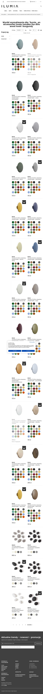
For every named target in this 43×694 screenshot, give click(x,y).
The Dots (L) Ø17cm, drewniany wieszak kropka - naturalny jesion (19, 465)
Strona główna (3, 14)
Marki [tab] (2, 36)
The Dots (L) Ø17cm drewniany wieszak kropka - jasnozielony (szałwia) (19, 422)
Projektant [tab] (4, 39)
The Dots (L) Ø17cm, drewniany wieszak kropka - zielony (19, 178)
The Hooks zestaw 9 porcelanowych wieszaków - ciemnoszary (34, 579)
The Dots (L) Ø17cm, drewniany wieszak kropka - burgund (19, 340)
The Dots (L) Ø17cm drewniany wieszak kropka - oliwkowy (34, 340)
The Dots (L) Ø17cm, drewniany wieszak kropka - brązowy (35, 55)
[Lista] (41, 30)
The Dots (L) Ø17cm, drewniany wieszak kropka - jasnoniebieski (35, 258)
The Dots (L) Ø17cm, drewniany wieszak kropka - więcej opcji (19, 505)
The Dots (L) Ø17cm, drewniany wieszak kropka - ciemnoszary (35, 178)
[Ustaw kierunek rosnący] (25, 30)
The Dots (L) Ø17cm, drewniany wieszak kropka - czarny (35, 97)
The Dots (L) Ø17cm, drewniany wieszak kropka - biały (19, 138)
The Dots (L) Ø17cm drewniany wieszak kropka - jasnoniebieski (35, 380)
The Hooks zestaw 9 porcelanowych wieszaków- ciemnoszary (34, 548)
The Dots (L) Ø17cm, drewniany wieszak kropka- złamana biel (19, 300)
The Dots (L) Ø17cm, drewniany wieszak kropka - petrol (19, 55)
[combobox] (20, 30)
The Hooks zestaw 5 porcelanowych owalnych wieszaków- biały (17, 610)
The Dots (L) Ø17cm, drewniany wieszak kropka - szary (35, 138)
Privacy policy (32, 342)
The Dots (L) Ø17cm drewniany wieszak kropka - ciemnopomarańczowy (19, 381)
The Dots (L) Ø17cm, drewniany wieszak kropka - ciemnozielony (19, 98)
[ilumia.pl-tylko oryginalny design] (9, 6)
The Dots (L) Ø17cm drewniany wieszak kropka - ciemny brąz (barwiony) (34, 506)
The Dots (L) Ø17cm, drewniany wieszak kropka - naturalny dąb (35, 422)
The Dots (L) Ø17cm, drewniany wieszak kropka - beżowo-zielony (19, 259)
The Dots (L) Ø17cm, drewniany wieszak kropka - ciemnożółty (19, 218)
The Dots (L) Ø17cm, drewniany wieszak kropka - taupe (35, 300)
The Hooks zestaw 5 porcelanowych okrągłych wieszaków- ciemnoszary (33, 610)
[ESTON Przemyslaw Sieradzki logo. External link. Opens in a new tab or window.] (11, 343)
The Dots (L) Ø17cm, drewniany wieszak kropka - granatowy (35, 218)
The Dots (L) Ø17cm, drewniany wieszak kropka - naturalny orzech (35, 465)
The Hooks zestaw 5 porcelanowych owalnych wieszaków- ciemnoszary (17, 579)
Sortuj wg (13, 30)
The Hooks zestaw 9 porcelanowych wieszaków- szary (18, 548)
